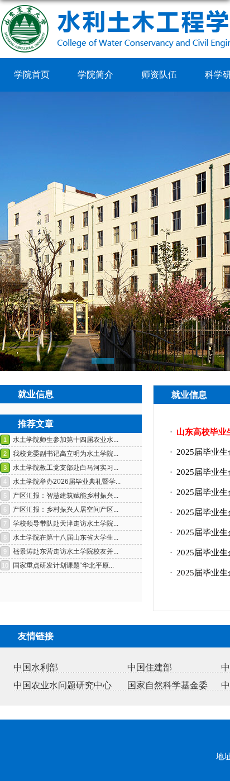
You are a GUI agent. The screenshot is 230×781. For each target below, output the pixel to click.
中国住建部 (149, 667)
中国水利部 (35, 667)
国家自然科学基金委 (167, 685)
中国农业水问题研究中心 (62, 685)
